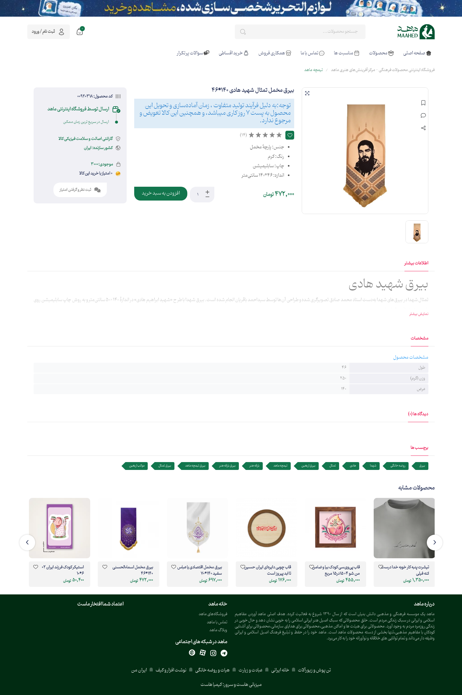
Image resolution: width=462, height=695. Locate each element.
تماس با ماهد (217, 623)
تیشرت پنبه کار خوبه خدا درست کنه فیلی (405, 571)
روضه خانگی (397, 465)
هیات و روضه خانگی (212, 670)
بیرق (422, 465)
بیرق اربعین (308, 465)
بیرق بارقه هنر (227, 465)
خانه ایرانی (280, 670)
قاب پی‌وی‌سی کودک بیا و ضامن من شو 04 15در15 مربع (336, 571)
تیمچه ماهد (313, 70)
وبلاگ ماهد (218, 630)
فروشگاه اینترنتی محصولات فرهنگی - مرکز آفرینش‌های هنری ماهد (383, 70)
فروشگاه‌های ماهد (213, 614)
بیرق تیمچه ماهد (195, 465)
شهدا (373, 465)
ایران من (139, 670)
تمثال (332, 465)
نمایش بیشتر (419, 314)
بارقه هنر (255, 465)
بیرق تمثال (164, 465)
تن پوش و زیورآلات (314, 670)
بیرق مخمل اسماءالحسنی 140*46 (133, 571)
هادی (353, 465)
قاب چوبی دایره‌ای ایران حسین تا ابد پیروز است (267, 571)
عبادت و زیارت (250, 670)
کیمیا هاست (211, 685)
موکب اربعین (137, 465)
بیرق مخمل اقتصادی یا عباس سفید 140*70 (199, 571)
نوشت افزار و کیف (171, 670)
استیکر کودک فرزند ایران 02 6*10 (63, 571)
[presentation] (435, 542)
